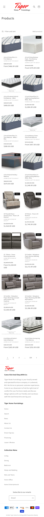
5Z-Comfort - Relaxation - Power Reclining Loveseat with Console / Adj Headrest (11, 298)
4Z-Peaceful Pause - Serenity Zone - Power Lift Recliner (11, 215)
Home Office (8, 480)
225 (30, 358)
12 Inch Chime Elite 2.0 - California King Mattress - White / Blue (32, 98)
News (6, 418)
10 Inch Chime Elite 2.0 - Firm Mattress (11, 58)
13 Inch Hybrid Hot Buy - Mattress (11, 175)
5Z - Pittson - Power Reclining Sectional (9, 255)
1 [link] (7, 358)
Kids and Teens (9, 475)
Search (6, 414)
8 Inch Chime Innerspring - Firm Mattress (32, 339)
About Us (7, 423)
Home (6, 409)
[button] (4, 6)
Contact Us (8, 428)
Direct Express (9, 433)
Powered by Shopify (32, 515)
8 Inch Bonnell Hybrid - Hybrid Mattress (10, 339)
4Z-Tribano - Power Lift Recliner (31, 214)
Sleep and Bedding (10, 470)
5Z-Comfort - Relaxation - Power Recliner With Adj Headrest (32, 256)
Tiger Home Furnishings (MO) (18, 515)
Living (6, 456)
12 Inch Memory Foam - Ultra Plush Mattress (31, 136)
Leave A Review (9, 442)
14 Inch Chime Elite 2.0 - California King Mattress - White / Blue (32, 176)
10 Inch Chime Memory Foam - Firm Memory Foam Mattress (31, 58)
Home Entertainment (11, 484)
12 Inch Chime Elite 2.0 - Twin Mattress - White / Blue (11, 137)
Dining (6, 461)
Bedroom (7, 465)
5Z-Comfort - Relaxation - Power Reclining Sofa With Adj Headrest (32, 297)
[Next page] (36, 357)
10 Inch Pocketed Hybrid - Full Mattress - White (11, 97)
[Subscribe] (32, 498)
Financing (7, 438)
